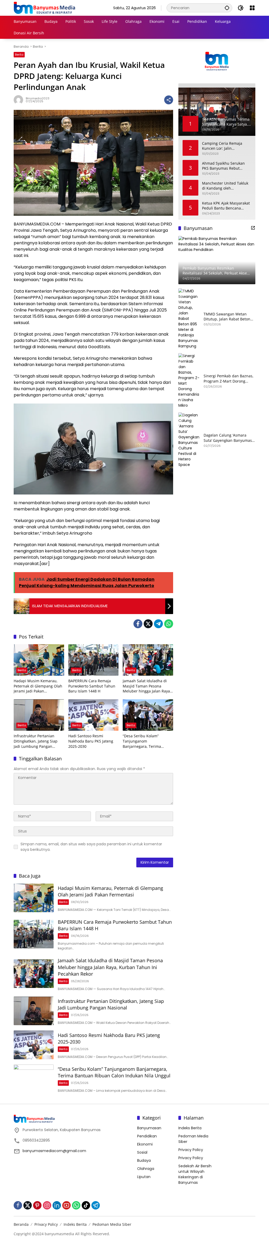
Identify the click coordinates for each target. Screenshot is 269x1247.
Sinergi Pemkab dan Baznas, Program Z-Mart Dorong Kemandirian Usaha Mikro (229, 378)
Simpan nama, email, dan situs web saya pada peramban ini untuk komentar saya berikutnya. (91, 846)
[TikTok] (86, 1205)
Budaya (144, 1160)
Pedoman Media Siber (111, 1224)
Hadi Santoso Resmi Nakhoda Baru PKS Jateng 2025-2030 (90, 741)
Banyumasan (149, 1128)
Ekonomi (145, 1144)
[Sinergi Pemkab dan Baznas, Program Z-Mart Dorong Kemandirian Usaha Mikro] (188, 380)
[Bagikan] (168, 99)
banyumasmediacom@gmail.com (54, 1150)
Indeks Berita (189, 1128)
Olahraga (145, 1168)
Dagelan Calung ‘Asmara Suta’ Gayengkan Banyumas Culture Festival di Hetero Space (228, 438)
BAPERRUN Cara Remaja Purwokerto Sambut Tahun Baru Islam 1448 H (91, 686)
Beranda (21, 1224)
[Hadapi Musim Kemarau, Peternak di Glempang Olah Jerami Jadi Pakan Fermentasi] (39, 660)
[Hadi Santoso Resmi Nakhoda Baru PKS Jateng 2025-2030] (93, 715)
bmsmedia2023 (37, 98)
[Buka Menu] (252, 8)
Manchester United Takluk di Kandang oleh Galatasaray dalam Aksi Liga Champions (226, 186)
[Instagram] (47, 1205)
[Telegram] (158, 623)
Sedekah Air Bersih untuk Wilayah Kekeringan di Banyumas (194, 1174)
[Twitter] (148, 623)
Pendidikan (147, 1136)
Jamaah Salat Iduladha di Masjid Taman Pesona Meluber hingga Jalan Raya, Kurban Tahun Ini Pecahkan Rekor (147, 686)
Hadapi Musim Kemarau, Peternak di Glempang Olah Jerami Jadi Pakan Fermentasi (38, 686)
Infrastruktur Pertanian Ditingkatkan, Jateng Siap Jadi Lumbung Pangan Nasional (36, 741)
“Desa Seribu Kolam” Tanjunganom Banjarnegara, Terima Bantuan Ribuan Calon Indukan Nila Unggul (142, 741)
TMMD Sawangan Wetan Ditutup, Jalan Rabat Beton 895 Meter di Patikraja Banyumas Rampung (227, 316)
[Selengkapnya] (253, 227)
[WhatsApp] (168, 623)
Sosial (142, 1152)
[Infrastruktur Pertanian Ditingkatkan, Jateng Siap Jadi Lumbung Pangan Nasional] (39, 715)
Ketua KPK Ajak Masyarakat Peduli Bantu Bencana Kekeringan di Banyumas (226, 206)
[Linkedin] (57, 1205)
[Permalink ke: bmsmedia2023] (20, 100)
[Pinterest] (37, 1205)
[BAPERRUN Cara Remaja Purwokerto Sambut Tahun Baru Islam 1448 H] (93, 660)
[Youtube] (66, 1205)
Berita (19, 54)
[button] (227, 7)
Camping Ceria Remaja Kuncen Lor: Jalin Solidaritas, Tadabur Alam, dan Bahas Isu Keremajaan (225, 146)
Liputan (144, 1176)
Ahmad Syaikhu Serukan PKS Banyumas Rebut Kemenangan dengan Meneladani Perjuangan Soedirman (223, 166)
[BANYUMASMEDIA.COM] (44, 7)
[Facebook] (137, 623)
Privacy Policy (190, 1149)
